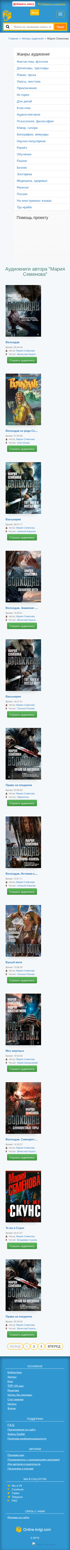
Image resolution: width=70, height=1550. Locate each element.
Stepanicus (23, 796)
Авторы (11, 1376)
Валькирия (13, 519)
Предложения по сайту (21, 1429)
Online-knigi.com (37, 1529)
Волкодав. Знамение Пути (23, 608)
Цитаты (11, 1404)
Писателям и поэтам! (20, 1468)
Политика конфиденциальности (26, 1438)
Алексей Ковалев (26, 531)
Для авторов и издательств (23, 1464)
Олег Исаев (23, 442)
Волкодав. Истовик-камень (24, 873)
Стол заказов (15, 1399)
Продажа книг (15, 1455)
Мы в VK (17, 1485)
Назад (15, 1346)
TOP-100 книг (15, 1385)
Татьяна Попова (26, 708)
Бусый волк (14, 962)
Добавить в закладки (52, 4)
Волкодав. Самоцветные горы (27, 1139)
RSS (14, 1500)
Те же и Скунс (15, 1228)
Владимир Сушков (27, 1239)
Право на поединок (19, 785)
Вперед (54, 1346)
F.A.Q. (11, 1425)
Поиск (60, 27)
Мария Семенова (25, 350)
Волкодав (12, 342)
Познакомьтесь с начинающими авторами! (33, 1459)
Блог (10, 1381)
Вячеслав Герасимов (28, 354)
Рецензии (13, 1390)
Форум (11, 1408)
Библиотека (14, 1372)
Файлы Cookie (16, 1434)
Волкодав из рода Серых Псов (27, 431)
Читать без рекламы (19, 1395)
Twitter (16, 1493)
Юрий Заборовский (27, 1062)
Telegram (17, 1497)
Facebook (18, 1489)
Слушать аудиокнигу (22, 360)
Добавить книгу (23, 4)
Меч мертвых (15, 1051)
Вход (35, 12)
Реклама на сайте (18, 1517)
